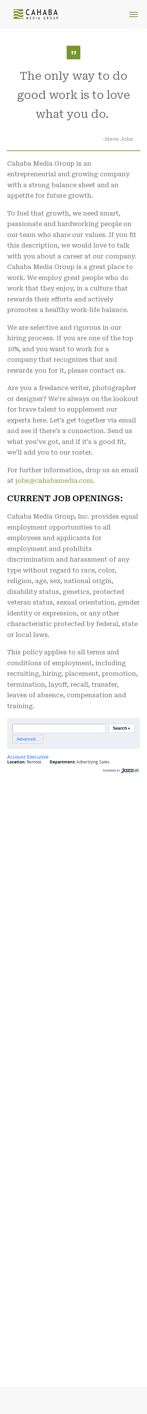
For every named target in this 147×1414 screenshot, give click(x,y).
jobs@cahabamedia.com (54, 480)
